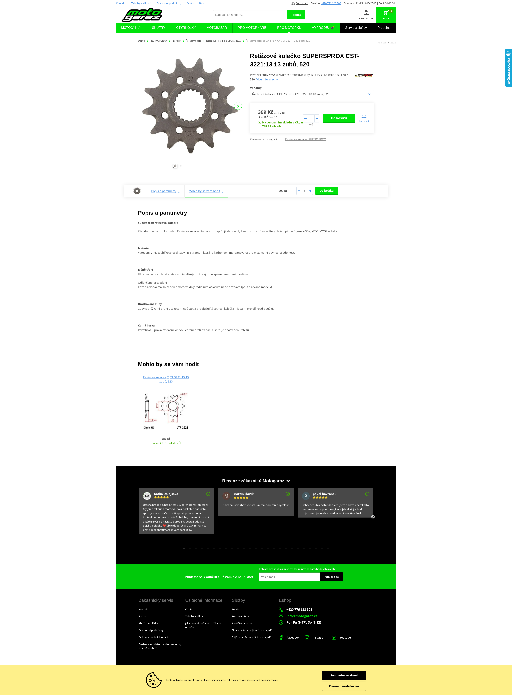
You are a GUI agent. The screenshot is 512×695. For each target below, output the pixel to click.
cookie (274, 680)
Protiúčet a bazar (242, 623)
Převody (176, 40)
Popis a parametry (163, 191)
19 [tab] (291, 548)
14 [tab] (261, 548)
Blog (201, 3)
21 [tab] (303, 548)
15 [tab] (267, 548)
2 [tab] (189, 548)
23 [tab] (315, 548)
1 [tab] (183, 548)
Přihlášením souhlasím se (297, 569)
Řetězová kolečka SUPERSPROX (223, 40)
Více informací (266, 79)
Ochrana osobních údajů (153, 637)
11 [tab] (243, 548)
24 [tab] (321, 548)
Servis (235, 609)
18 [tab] (285, 548)
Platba (142, 616)
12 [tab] (249, 548)
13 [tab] (255, 548)
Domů (141, 40)
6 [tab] (213, 548)
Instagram (319, 637)
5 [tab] (207, 548)
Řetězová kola (193, 40)
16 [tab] (273, 548)
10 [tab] (237, 548)
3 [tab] (195, 548)
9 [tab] (231, 548)
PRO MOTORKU (158, 40)
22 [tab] (309, 548)
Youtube (345, 637)
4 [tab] (201, 548)
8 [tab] (225, 548)
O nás (190, 3)
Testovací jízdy (240, 616)
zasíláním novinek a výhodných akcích (312, 569)
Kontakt (121, 3)
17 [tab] (279, 548)
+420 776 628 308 (331, 3)
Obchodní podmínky (169, 3)
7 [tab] (219, 548)
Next (238, 106)
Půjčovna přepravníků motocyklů (251, 637)
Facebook (292, 637)
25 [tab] (327, 548)
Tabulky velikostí (141, 3)
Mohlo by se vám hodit (204, 191)
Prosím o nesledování (344, 686)
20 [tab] (297, 548)
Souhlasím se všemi (344, 675)
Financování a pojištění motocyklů (252, 630)
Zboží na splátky (148, 623)
